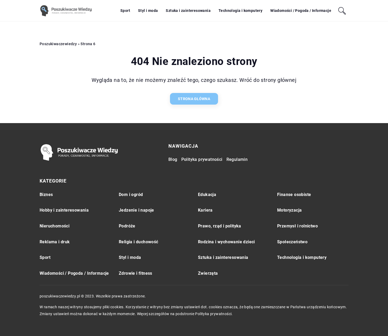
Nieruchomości (54, 225)
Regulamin (237, 159)
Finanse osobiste (294, 194)
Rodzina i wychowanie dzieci (226, 241)
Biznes (46, 194)
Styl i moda (148, 10)
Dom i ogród (131, 194)
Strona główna (194, 99)
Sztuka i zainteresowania (188, 10)
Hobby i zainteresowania (64, 210)
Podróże (127, 225)
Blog (172, 159)
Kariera (205, 210)
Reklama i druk (55, 241)
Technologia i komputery (240, 10)
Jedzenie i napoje (136, 210)
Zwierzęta (208, 273)
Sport (125, 10)
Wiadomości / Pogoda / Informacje (300, 10)
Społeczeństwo (292, 241)
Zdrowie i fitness (135, 273)
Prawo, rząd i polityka (219, 225)
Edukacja (207, 194)
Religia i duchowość (138, 241)
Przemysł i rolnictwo (297, 225)
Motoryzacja (289, 210)
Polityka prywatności (202, 159)
